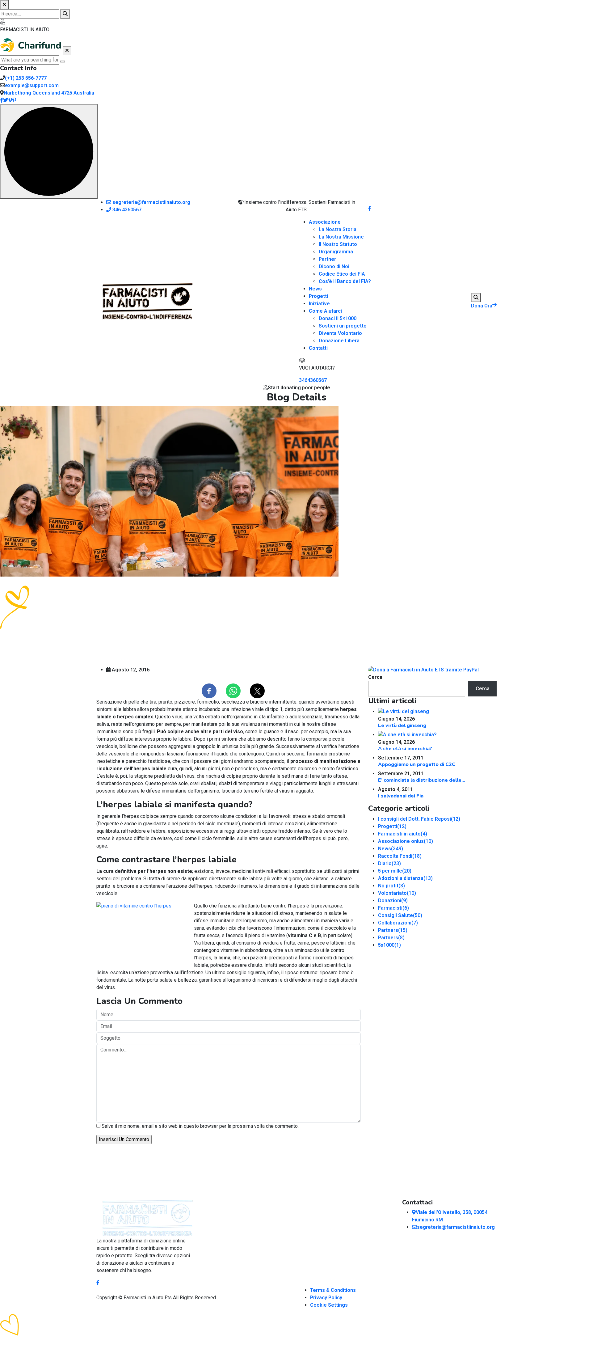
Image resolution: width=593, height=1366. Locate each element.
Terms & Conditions (333, 1290)
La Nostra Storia (337, 229)
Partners (392, 930)
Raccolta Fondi (400, 856)
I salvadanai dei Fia (400, 796)
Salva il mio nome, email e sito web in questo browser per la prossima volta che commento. (200, 1126)
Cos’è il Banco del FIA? (345, 281)
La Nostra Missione (341, 237)
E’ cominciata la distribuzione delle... (421, 780)
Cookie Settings (329, 1305)
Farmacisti (393, 908)
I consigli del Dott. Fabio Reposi (419, 819)
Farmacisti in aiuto (402, 834)
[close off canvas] (67, 50)
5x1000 (389, 945)
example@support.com (32, 85)
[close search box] (4, 4)
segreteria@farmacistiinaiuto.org (150, 202)
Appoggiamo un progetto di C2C (416, 764)
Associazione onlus (405, 841)
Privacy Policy (326, 1297)
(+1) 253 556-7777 (26, 78)
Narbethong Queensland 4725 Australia (49, 93)
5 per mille (394, 871)
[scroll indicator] (49, 151)
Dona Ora (481, 306)
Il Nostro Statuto (338, 244)
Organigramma (336, 252)
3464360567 (313, 380)
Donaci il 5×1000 (337, 318)
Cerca (375, 677)
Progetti (318, 296)
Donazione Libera (339, 341)
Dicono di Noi (334, 266)
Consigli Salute (400, 915)
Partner (327, 259)
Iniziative (319, 304)
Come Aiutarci (325, 311)
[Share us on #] (369, 208)
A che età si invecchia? (405, 748)
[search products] (65, 14)
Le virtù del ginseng (402, 725)
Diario (389, 863)
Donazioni (393, 900)
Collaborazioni (398, 923)
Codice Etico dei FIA (342, 274)
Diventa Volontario (340, 333)
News (315, 289)
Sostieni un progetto (343, 326)
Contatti (318, 348)
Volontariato (397, 893)
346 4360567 (126, 210)
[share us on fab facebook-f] (97, 1283)
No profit (391, 886)
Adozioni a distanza (405, 878)
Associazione (325, 222)
